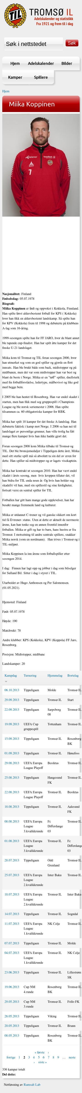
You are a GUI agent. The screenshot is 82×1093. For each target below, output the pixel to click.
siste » (42, 1062)
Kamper (15, 77)
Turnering (30, 675)
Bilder (67, 63)
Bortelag (73, 675)
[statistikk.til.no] (38, 27)
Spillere (41, 77)
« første (39, 1052)
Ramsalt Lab (32, 1084)
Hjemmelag (55, 675)
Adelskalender (41, 63)
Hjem (15, 63)
